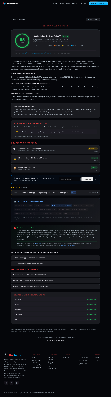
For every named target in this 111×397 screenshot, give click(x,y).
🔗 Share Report (93, 19)
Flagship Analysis (50, 363)
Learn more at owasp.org (68, 245)
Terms (97, 357)
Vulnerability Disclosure (83, 364)
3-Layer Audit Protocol (36, 361)
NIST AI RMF (83, 360)
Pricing (83, 3)
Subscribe (87, 179)
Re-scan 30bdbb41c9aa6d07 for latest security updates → (55, 337)
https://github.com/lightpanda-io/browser (36, 53)
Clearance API (37, 367)
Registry (75, 3)
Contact (66, 357)
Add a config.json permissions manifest (30, 258)
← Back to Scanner (18, 19)
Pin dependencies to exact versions (29, 264)
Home (55, 3)
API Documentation (53, 367)
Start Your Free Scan (98, 3)
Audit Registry (36, 365)
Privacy (97, 360)
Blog (68, 3)
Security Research (51, 358)
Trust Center (83, 357)
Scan (62, 3)
